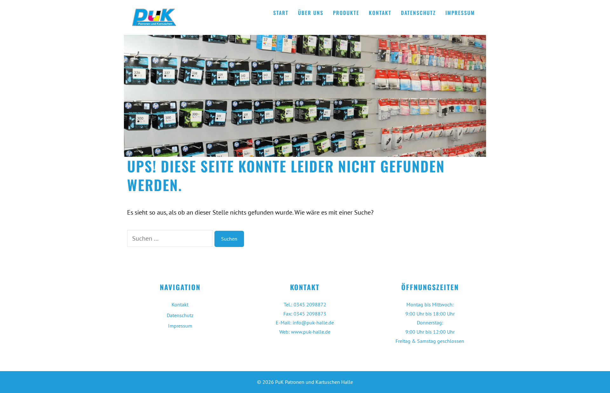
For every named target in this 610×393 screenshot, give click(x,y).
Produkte (346, 13)
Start (280, 13)
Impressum (460, 13)
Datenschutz (418, 13)
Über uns (310, 13)
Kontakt (380, 13)
